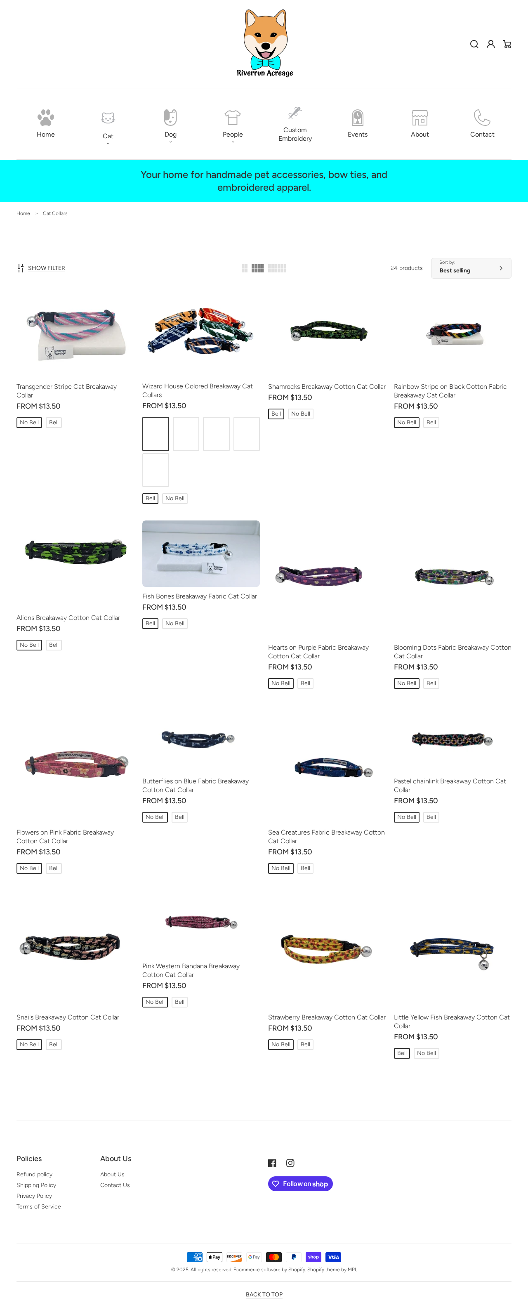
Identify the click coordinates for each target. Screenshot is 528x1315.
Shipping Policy (36, 1185)
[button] (108, 124)
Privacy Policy (34, 1195)
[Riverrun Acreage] (264, 44)
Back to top (264, 1294)
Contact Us (115, 1185)
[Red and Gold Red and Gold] (155, 434)
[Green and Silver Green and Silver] (216, 434)
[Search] (474, 44)
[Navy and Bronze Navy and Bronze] (155, 470)
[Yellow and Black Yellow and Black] (246, 434)
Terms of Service (38, 1206)
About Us (112, 1174)
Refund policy (34, 1174)
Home (23, 213)
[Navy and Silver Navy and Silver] (186, 434)
